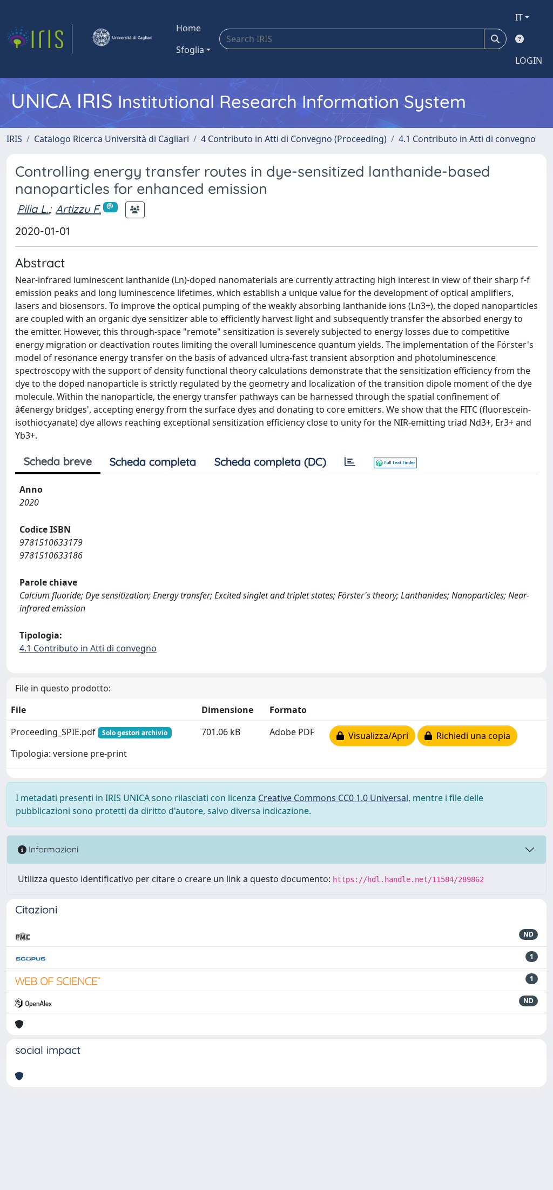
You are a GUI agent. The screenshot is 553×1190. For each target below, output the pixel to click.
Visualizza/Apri (376, 736)
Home (188, 28)
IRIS (14, 139)
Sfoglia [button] (190, 50)
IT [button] (519, 17)
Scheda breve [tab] (58, 461)
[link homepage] (39, 38)
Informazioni (52, 849)
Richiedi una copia (471, 736)
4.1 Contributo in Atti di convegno (467, 139)
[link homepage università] (122, 38)
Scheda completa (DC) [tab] (270, 461)
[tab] (350, 462)
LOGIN (528, 60)
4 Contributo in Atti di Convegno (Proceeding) (294, 139)
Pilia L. (33, 209)
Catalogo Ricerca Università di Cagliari (111, 139)
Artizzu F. (78, 209)
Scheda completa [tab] (153, 461)
